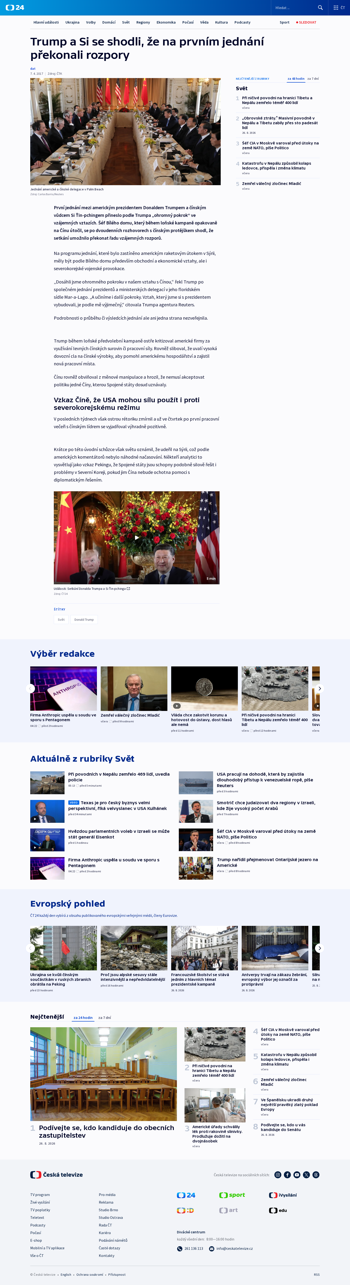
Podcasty (242, 22)
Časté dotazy (109, 1247)
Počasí (188, 22)
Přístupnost (116, 1274)
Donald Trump (84, 619)
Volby (91, 22)
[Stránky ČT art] (228, 1210)
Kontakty (106, 1255)
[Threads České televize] (316, 1175)
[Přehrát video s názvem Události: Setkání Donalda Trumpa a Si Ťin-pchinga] (136, 537)
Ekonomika (166, 22)
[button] (137, 538)
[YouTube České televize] (297, 1175)
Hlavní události (46, 22)
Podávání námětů (113, 1240)
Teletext (37, 1217)
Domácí (108, 22)
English (66, 1274)
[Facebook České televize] (287, 1175)
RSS (317, 1274)
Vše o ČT (37, 1255)
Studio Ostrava (111, 1217)
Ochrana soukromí (89, 1274)
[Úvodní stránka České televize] (57, 1175)
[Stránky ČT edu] (278, 1210)
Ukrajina (72, 22)
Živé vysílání (40, 1202)
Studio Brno (108, 1209)
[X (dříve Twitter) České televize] (306, 1175)
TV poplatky (40, 1209)
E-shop (36, 1240)
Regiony (143, 22)
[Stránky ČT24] (186, 1194)
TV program (40, 1194)
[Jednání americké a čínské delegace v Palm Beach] (125, 131)
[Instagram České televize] (278, 1175)
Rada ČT (105, 1225)
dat (32, 68)
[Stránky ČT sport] (232, 1194)
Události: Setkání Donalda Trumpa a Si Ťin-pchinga (90, 588)
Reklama (106, 1202)
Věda (204, 22)
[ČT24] (15, 7)
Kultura (221, 22)
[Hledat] (320, 7)
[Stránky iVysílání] (283, 1194)
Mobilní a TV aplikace (47, 1247)
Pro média (107, 1194)
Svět (126, 22)
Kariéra (105, 1232)
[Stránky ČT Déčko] (185, 1210)
